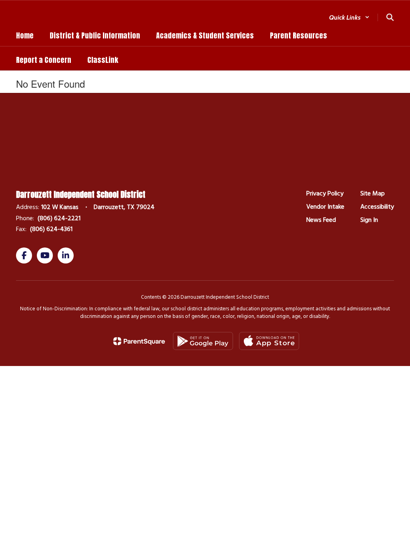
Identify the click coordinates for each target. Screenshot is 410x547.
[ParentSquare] (139, 341)
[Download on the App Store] (269, 341)
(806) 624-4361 (51, 229)
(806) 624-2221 (59, 218)
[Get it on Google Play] (203, 341)
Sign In (369, 219)
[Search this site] (390, 17)
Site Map (372, 193)
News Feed (321, 219)
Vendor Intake (325, 206)
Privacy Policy (325, 193)
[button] (349, 17)
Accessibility (377, 206)
